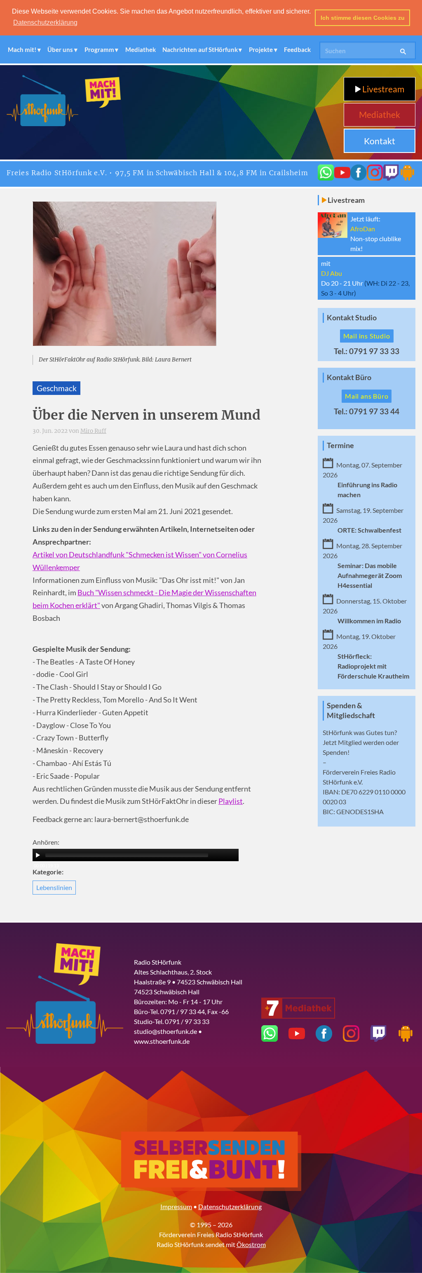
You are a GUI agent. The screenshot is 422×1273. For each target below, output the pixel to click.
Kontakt (379, 141)
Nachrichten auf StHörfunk (200, 49)
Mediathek (140, 49)
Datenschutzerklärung (230, 1206)
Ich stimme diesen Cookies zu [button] (363, 17)
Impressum (176, 1206)
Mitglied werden (361, 742)
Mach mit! (22, 49)
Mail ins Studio (366, 336)
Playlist (230, 801)
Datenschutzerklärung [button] (45, 22)
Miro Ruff (93, 431)
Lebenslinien (54, 887)
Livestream (382, 89)
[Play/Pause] (38, 855)
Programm (99, 49)
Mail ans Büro (366, 396)
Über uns (60, 49)
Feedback (297, 49)
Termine (340, 445)
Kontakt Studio (352, 317)
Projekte (261, 49)
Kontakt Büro (349, 377)
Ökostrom (251, 1244)
